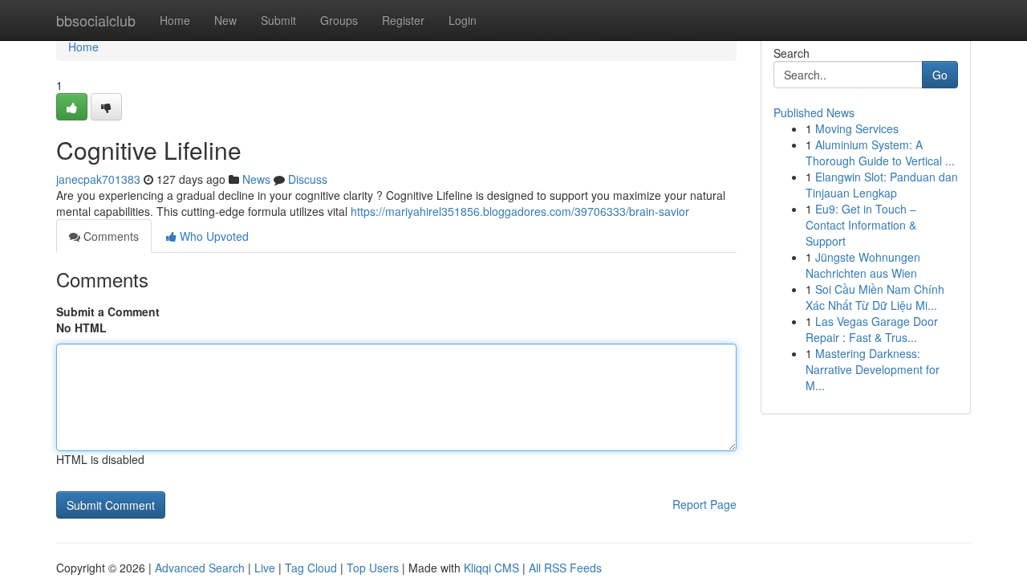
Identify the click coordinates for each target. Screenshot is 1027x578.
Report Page (704, 504)
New (225, 20)
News (256, 179)
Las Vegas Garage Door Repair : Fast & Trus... (872, 329)
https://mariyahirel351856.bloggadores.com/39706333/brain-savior (520, 211)
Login (463, 20)
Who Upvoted (213, 236)
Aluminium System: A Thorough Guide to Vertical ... (880, 152)
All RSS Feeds (565, 568)
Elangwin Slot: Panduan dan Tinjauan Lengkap (882, 185)
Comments (109, 236)
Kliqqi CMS (491, 568)
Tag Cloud (311, 568)
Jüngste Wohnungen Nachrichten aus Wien (863, 265)
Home (175, 20)
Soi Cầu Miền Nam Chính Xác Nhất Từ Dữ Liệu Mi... (875, 297)
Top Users (373, 568)
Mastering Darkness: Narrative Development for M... (873, 369)
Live (264, 568)
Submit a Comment (108, 311)
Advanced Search (200, 568)
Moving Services (857, 128)
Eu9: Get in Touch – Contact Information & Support (861, 225)
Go (940, 75)
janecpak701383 (98, 179)
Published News (813, 112)
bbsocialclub (96, 20)
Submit (278, 20)
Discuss (307, 179)
